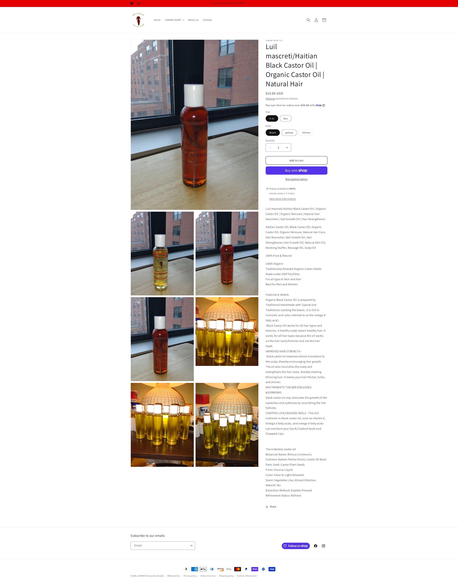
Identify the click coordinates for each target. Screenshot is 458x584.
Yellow (308, 133)
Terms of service (207, 575)
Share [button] (273, 506)
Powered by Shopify (155, 576)
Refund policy (173, 575)
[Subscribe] (191, 545)
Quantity (270, 140)
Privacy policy (190, 575)
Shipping (270, 98)
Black (272, 132)
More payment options (297, 179)
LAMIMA (141, 576)
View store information (282, 198)
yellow (289, 132)
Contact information (247, 575)
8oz (286, 118)
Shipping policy (226, 575)
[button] (174, 20)
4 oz (271, 118)
